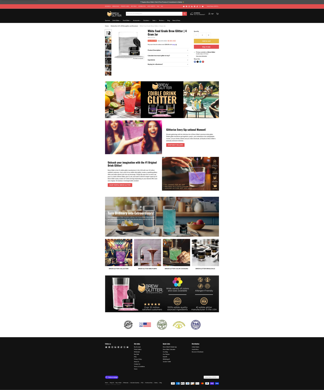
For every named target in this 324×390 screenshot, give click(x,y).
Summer (107, 20)
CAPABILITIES (142, 6)
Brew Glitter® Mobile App (170, 347)
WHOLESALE (115, 6)
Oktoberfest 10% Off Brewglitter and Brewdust (124, 26)
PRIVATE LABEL (125, 6)
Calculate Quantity (134, 382)
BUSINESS (108, 6)
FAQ (158, 6)
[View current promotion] (162, 2)
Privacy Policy (138, 359)
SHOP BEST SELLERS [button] (175, 145)
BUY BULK (134, 6)
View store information (201, 56)
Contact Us (137, 364)
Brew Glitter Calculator (169, 349)
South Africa (195, 349)
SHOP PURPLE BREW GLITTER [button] (120, 185)
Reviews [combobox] (161, 20)
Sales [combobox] (154, 20)
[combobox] (154, 14)
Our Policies (166, 354)
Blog (168, 20)
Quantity (196, 31)
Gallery (156, 382)
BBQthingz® (166, 359)
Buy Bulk (136, 354)
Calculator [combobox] (146, 20)
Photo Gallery (137, 349)
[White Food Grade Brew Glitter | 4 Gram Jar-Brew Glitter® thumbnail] (108, 32)
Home (107, 26)
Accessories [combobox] (136, 20)
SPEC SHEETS (151, 6)
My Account (137, 347)
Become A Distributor (197, 352)
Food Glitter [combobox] (126, 20)
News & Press (176, 20)
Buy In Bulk (118, 382)
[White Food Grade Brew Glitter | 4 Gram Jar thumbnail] (108, 53)
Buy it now (206, 47)
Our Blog (165, 352)
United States (195, 347)
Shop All (112, 382)
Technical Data (148, 382)
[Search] (184, 14)
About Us (136, 361)
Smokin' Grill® (167, 361)
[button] (217, 14)
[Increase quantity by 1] (208, 35)
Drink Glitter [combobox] (116, 20)
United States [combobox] (212, 6)
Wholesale (137, 352)
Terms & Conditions (139, 366)
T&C (162, 6)
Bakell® (165, 356)
